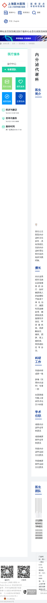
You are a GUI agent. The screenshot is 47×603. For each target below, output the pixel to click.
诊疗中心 (11, 64)
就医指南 (40, 31)
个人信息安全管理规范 (12, 593)
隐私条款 (43, 593)
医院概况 (13, 31)
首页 (13, 43)
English (16, 21)
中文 (10, 21)
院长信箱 (7, 86)
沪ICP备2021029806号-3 (9, 596)
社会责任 (31, 31)
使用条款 (43, 590)
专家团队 (11, 69)
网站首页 (4, 31)
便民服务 (21, 86)
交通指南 (21, 101)
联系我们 (26, 12)
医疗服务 (22, 31)
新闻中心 (12, 12)
